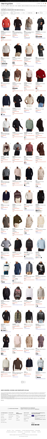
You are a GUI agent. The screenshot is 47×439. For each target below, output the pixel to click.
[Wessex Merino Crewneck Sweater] (6, 49)
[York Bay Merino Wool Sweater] (41, 23)
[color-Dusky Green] (40, 210)
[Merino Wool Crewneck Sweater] (29, 149)
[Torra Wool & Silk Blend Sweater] (29, 75)
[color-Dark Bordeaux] (6, 63)
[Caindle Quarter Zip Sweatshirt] (17, 125)
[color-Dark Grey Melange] (4, 114)
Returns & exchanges (3, 419)
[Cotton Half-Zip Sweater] (29, 173)
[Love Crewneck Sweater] (6, 149)
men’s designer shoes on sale (10, 398)
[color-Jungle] (1, 330)
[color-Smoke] (36, 306)
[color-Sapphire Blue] (41, 257)
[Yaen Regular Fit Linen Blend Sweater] (17, 268)
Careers (17, 418)
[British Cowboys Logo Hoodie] (41, 268)
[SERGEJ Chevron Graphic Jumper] (17, 149)
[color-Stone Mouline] (1, 63)
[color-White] (15, 280)
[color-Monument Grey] (38, 210)
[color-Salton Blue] (25, 137)
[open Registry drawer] (43, 3)
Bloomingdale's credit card (12, 414)
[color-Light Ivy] (25, 208)
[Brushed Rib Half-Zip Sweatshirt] (29, 340)
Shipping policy (3, 420)
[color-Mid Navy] (13, 280)
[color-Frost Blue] (4, 257)
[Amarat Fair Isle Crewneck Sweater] (17, 196)
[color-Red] (36, 88)
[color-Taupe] (5, 37)
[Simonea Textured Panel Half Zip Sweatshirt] (6, 23)
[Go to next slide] (44, 0)
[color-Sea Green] (15, 352)
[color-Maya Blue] (37, 257)
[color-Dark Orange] (1, 37)
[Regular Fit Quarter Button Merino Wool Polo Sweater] (41, 49)
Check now (44, 419)
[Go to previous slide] (1, 0)
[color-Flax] (6, 330)
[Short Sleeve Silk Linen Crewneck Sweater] (29, 49)
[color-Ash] (36, 36)
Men (5, 8)
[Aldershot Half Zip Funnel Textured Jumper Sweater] (6, 125)
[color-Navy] (4, 37)
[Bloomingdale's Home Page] (7, 4)
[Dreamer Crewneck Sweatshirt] (6, 364)
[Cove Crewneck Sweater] (29, 293)
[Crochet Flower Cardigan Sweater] (6, 196)
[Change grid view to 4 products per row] (36, 13)
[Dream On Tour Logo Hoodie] (17, 293)
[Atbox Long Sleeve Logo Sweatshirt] (41, 125)
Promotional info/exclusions (38, 419)
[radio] (1, 37)
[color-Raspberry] (24, 162)
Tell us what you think (3, 422)
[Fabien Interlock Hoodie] (41, 173)
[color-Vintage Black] (24, 256)
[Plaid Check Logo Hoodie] (29, 244)
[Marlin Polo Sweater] (41, 293)
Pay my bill (10, 419)
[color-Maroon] (14, 88)
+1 (42, 36)
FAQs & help (2, 417)
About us (17, 415)
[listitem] (23, 1)
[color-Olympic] (2, 114)
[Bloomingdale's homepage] (1, 8)
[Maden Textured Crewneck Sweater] (6, 100)
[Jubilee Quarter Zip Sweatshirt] (41, 364)
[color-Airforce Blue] (37, 353)
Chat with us (2, 414)
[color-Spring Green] (24, 137)
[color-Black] (2, 63)
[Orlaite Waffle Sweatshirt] (17, 100)
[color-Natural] (37, 88)
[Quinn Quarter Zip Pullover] (6, 75)
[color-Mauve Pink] (36, 353)
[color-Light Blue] (38, 353)
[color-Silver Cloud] (24, 63)
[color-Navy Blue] (37, 210)
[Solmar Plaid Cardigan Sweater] (29, 268)
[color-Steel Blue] (1, 257)
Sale (3, 8)
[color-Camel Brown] (25, 162)
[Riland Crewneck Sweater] (29, 196)
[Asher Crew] (41, 244)
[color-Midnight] (37, 36)
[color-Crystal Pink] (13, 352)
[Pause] (45, 0)
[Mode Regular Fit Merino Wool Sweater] (41, 196)
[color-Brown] (13, 88)
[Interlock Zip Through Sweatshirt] (6, 221)
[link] (6, 36)
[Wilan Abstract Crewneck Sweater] (6, 293)
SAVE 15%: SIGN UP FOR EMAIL (13, 408)
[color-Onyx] (40, 36)
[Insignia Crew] (17, 340)
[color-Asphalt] (2, 330)
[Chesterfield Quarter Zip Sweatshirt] (6, 268)
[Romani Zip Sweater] (41, 149)
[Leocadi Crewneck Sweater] (41, 75)
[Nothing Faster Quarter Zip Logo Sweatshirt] (41, 316)
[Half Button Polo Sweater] (41, 100)
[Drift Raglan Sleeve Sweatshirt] (41, 340)
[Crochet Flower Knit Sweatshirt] (41, 221)
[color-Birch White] (40, 257)
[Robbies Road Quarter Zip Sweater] (6, 316)
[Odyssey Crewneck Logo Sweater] (29, 125)
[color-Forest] (40, 377)
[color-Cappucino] (25, 185)
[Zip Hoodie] (29, 364)
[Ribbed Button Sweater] (29, 100)
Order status (10, 417)
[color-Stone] (36, 186)
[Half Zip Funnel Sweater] (6, 244)
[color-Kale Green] (5, 63)
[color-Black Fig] (41, 36)
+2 (7, 63)
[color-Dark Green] (2, 37)
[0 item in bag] (45, 3)
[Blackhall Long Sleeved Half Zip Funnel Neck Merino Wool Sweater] (17, 364)
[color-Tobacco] (38, 36)
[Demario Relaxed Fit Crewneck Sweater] (17, 221)
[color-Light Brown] (37, 186)
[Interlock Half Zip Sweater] (29, 221)
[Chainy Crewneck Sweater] (17, 173)
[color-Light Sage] (2, 257)
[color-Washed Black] (14, 352)
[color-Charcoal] (14, 62)
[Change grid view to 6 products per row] (38, 12)
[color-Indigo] (37, 306)
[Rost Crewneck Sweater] (17, 49)
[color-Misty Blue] (36, 257)
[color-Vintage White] (25, 256)
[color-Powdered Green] (41, 210)
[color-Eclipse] (38, 377)
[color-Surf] (5, 330)
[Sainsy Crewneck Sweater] (17, 75)
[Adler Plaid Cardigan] (17, 316)
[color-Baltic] (1, 114)
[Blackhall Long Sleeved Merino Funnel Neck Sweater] (29, 23)
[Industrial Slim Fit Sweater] (29, 316)
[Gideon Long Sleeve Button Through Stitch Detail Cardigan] (17, 23)
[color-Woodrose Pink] (38, 257)
